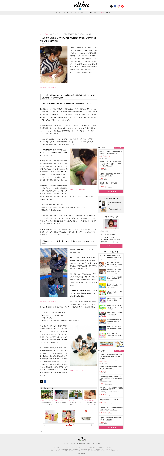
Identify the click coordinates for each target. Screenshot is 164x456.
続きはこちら (112, 191)
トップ (55, 12)
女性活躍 (108, 12)
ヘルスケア (62, 12)
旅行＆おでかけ (94, 12)
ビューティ (70, 12)
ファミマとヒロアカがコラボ (109, 237)
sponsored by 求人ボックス (118, 193)
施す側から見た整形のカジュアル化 (110, 239)
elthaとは (66, 443)
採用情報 (98, 443)
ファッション (84, 12)
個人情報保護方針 (81, 443)
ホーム (41, 34)
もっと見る (112, 245)
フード (77, 12)
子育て (102, 12)
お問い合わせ (90, 443)
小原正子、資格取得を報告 (108, 234)
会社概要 (72, 443)
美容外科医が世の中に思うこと (109, 242)
